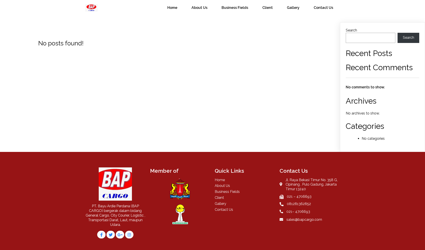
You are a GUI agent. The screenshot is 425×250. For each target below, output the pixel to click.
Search (351, 30)
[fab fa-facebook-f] (101, 234)
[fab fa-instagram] (129, 234)
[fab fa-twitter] (110, 234)
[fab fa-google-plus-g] (120, 234)
